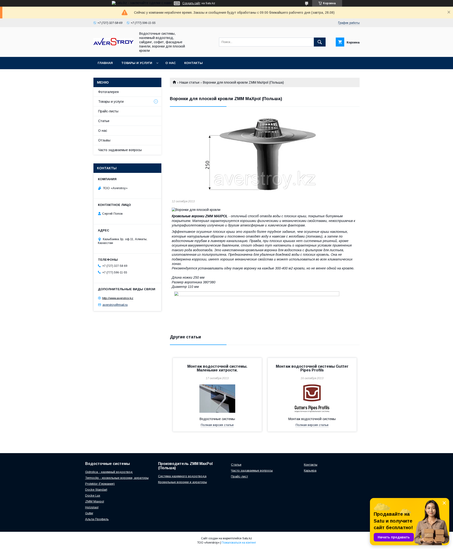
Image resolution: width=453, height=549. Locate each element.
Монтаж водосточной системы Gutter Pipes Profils (312, 368)
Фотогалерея (108, 92)
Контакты (193, 63)
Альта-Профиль (97, 519)
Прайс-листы (108, 111)
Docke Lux (92, 495)
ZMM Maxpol (94, 501)
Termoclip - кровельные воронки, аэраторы (117, 478)
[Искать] (320, 42)
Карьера (310, 470)
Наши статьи (189, 82)
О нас (170, 63)
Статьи (103, 121)
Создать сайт (191, 3)
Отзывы (104, 140)
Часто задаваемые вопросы (120, 150)
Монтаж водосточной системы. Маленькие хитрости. (217, 368)
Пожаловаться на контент (239, 542)
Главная (105, 63)
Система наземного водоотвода (182, 476)
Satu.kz (247, 538)
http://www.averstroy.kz (117, 298)
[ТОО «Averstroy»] (113, 44)
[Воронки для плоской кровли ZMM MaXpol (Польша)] (265, 154)
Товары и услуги (136, 63)
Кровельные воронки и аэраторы (182, 482)
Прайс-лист (239, 476)
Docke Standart (96, 489)
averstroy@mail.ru (115, 304)
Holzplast (91, 507)
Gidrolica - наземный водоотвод (109, 472)
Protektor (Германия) (100, 483)
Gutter (89, 513)
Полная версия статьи (217, 425)
